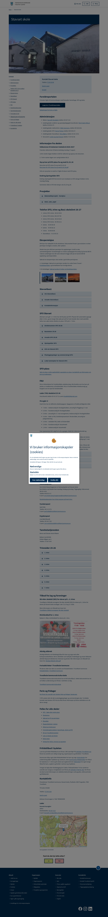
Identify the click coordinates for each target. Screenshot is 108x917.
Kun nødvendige (38, 480)
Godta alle (54, 480)
